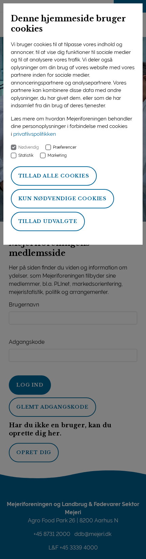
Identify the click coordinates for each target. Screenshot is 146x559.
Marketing (57, 155)
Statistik (25, 155)
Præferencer (64, 147)
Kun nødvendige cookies (62, 198)
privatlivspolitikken (34, 134)
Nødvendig (28, 147)
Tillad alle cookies (53, 176)
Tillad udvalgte (47, 221)
